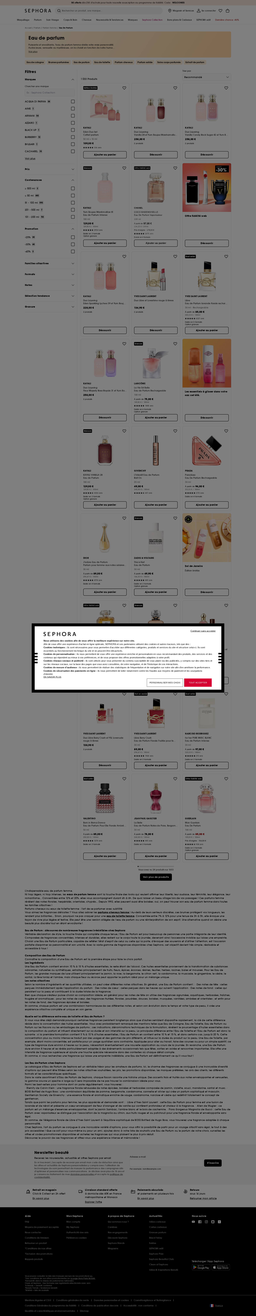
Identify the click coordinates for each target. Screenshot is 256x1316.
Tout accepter (198, 682)
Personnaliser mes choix (164, 682)
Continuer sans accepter (203, 631)
